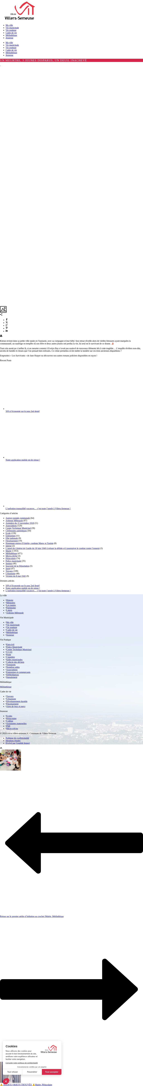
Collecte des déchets (15, 662)
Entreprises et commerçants (18, 672)
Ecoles (9, 716)
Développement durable (16, 701)
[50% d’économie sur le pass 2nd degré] (31, 409)
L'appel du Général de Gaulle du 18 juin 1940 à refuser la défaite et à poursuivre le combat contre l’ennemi (53, 548)
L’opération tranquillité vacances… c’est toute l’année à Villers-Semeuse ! (38, 508)
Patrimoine (11, 608)
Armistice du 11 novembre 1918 (20, 523)
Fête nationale (12, 538)
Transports (11, 664)
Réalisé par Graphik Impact (18, 743)
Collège (9, 721)
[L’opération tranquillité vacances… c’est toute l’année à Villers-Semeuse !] (31, 506)
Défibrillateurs (12, 675)
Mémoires (10, 603)
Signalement (11, 677)
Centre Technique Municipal (18, 528)
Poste (8, 654)
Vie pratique (11, 47)
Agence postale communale (18, 518)
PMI (8, 726)
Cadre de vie (11, 50)
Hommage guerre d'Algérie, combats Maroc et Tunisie (29, 543)
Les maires (11, 605)
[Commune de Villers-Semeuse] (20, 20)
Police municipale (13, 561)
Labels (9, 610)
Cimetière (10, 657)
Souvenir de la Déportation (17, 566)
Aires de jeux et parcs (15, 706)
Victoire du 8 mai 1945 (16, 576)
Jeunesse (9, 55)
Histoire (9, 600)
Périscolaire (11, 558)
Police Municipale (14, 647)
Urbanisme (10, 573)
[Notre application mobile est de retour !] (31, 457)
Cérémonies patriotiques (16, 530)
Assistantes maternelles (16, 723)
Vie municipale (12, 45)
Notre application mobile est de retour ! (23, 460)
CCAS (9, 652)
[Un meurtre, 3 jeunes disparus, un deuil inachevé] (0, 65)
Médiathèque (11, 52)
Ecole (8, 533)
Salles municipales (14, 659)
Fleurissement (12, 541)
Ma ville (9, 42)
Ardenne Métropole (14, 520)
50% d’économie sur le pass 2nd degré (23, 411)
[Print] (1, 336)
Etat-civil (10, 644)
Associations (11, 525)
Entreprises (10, 536)
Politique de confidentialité (17, 738)
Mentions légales (13, 740)
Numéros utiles (13, 667)
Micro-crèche (11, 556)
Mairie (8, 551)
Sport (8, 568)
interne (9, 546)
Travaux (9, 571)
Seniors (9, 563)
